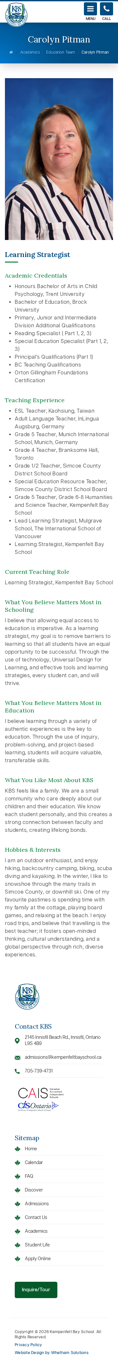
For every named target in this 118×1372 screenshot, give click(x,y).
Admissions (37, 1204)
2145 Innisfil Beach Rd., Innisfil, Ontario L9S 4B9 (63, 1041)
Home (31, 1149)
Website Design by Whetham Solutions (51, 1353)
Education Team (60, 52)
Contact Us (36, 1218)
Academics (30, 52)
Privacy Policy (28, 1345)
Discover (34, 1190)
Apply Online (38, 1259)
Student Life (37, 1245)
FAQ (29, 1177)
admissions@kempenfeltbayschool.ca (63, 1058)
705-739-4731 (39, 1071)
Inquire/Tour (36, 1290)
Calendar (34, 1163)
